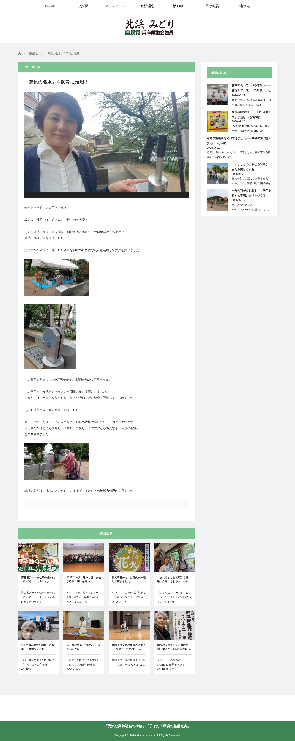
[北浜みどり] (149, 27)
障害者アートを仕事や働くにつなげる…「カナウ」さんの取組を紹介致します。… (38, 597)
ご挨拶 (83, 6)
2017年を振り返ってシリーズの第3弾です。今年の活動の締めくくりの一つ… (84, 597)
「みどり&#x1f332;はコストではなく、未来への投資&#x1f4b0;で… (83, 665)
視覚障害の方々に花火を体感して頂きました (129, 579)
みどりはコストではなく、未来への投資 (83, 646)
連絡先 (244, 6)
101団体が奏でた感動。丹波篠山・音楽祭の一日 (37, 646)
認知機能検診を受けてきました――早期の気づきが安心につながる (239, 140)
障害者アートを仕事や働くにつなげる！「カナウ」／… (38, 579)
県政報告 (212, 6)
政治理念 (147, 6)
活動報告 (180, 6)
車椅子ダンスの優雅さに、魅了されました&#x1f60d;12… (129, 662)
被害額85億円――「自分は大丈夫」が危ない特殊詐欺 (251, 114)
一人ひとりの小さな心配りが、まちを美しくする (251, 167)
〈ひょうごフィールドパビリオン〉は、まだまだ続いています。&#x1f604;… (174, 597)
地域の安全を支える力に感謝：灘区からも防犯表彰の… (174, 646)
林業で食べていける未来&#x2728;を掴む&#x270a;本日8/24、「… (251, 102)
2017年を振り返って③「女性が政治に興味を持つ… (84, 579)
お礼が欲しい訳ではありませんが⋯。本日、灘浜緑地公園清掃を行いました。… (251, 183)
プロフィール (115, 6)
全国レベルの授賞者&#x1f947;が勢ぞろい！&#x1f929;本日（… (171, 665)
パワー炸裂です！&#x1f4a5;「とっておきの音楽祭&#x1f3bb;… (37, 665)
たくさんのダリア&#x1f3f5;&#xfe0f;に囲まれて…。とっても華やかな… (251, 209)
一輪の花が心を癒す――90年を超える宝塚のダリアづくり (251, 193)
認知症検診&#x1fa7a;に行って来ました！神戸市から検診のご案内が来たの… (239, 155)
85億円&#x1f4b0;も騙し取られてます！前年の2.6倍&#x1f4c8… (251, 129)
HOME (50, 6)
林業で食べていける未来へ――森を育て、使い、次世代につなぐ (251, 88)
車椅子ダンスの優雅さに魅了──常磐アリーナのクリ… (129, 646)
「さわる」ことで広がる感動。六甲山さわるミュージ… (174, 579)
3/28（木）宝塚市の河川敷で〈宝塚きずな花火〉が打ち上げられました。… (129, 597)
